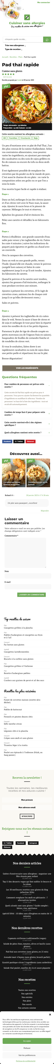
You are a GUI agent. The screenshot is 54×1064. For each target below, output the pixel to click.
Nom (7, 571)
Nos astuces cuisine (27, 1008)
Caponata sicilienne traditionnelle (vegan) (27, 938)
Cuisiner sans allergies (27, 23)
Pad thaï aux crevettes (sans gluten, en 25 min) (27, 951)
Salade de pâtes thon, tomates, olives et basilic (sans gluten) (27, 945)
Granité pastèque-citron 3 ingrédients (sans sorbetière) (27, 962)
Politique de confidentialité (25, 1061)
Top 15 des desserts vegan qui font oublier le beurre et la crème (27, 882)
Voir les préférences (27, 1055)
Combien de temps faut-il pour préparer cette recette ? (24, 413)
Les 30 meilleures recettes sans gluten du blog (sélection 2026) (27, 891)
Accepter (27, 1041)
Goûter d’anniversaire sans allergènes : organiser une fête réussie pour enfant (27, 875)
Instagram (33, 843)
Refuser (27, 1048)
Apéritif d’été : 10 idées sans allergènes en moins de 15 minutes (27, 914)
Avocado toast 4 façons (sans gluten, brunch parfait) (27, 957)
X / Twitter (19, 441)
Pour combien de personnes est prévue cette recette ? (24, 385)
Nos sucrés (27, 1004)
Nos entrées (27, 997)
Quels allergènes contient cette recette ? (22, 432)
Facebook (7, 441)
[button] (50, 1014)
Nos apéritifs (27, 993)
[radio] (3, 74)
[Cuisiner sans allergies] (27, 17)
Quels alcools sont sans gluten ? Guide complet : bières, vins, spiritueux (27, 906)
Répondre (45, 510)
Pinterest (30, 441)
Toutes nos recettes (27, 990)
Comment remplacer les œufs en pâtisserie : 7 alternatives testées (27, 898)
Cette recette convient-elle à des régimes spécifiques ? (23, 423)
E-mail (8, 582)
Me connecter (43, 2)
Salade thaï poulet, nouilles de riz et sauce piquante (27, 968)
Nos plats (27, 1000)
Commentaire (11, 535)
